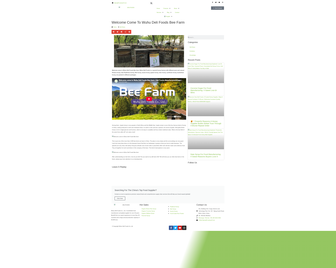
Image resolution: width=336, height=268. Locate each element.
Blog (168, 12)
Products (165, 8)
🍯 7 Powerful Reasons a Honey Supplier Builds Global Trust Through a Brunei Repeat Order (205, 123)
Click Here (120, 198)
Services (159, 12)
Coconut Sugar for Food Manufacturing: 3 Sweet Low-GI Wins (203, 90)
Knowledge (193, 55)
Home (158, 8)
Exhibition (192, 51)
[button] (151, 3)
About (175, 8)
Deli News (122, 27)
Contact (177, 12)
